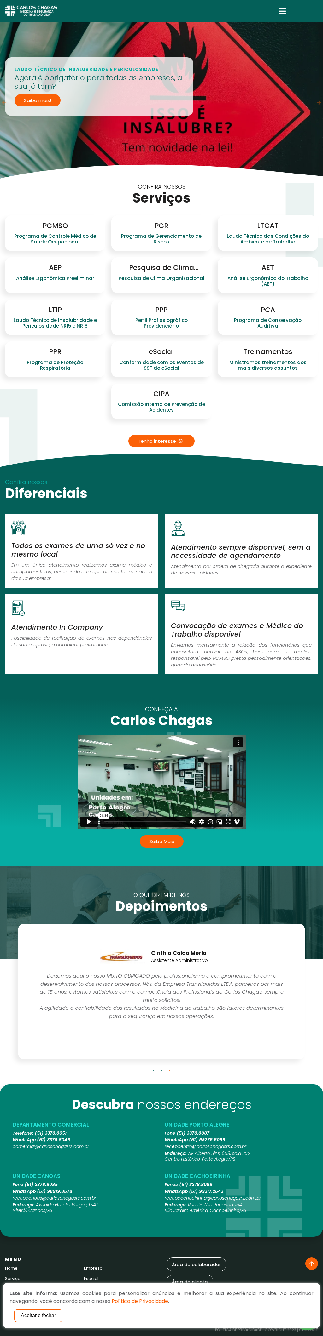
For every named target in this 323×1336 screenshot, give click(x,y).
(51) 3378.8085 (41, 1184)
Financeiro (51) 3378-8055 (54, 93)
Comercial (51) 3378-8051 (53, 51)
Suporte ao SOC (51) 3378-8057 (61, 115)
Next (319, 103)
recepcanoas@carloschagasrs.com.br (54, 1198)
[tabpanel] (161, 102)
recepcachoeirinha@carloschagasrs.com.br (213, 1198)
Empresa (93, 1268)
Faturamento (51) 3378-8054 (57, 83)
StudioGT (308, 1330)
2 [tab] (161, 1071)
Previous (4, 103)
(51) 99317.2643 (206, 1191)
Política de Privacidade (238, 1330)
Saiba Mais (161, 841)
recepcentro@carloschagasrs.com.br (205, 1146)
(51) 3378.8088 (195, 1184)
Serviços (14, 1279)
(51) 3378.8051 (51, 1133)
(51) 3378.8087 (193, 1133)
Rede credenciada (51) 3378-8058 (64, 126)
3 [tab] (169, 1071)
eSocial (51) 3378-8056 (50, 104)
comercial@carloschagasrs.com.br (51, 1146)
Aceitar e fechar (38, 1315)
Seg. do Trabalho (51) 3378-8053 (61, 72)
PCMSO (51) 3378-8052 (50, 61)
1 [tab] (153, 1071)
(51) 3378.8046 (53, 1140)
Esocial (91, 1279)
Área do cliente (190, 1281)
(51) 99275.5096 (207, 1140)
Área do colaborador (196, 1264)
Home (11, 1268)
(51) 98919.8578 (54, 1191)
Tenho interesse (157, 441)
